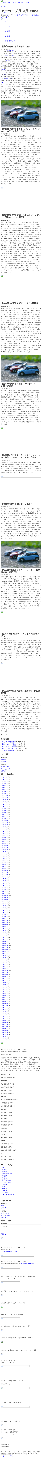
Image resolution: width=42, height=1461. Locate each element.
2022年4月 (5, 862)
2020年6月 (5, 908)
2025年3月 (5, 789)
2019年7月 (5, 931)
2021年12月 (5, 870)
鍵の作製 (4, 1172)
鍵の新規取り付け (7, 1174)
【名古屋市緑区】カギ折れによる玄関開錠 (19, 303)
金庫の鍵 (3, 771)
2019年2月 (5, 941)
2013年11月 (5, 1024)
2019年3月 (5, 939)
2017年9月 (5, 976)
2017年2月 (5, 987)
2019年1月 (5, 943)
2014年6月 (5, 1012)
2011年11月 (5, 1032)
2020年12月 (5, 895)
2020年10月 (5, 899)
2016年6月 (5, 993)
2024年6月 (5, 808)
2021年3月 (5, 889)
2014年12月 (5, 1003)
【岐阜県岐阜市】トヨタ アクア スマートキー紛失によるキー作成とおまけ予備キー (20, 456)
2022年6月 (5, 858)
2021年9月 (5, 877)
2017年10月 (5, 974)
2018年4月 (5, 962)
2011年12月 (5, 1030)
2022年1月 (5, 868)
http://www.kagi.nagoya (27, 1263)
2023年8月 (5, 829)
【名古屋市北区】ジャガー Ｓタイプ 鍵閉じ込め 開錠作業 (20, 570)
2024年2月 (5, 816)
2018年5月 (5, 960)
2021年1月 (5, 893)
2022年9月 (5, 852)
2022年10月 (5, 850)
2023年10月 (5, 825)
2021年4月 (5, 887)
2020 (6, 17)
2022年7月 (5, 856)
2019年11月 (5, 922)
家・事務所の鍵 (6, 1180)
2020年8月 (5, 904)
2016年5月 (5, 995)
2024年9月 (5, 802)
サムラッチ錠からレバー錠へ (10, 748)
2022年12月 (5, 845)
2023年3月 (5, 839)
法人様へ (4, 1188)
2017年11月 (5, 972)
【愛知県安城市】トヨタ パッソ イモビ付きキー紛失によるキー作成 (20, 129)
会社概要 (4, 1190)
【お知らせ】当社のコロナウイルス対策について (20, 634)
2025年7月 (5, 781)
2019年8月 (5, 929)
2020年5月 (5, 910)
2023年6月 (5, 833)
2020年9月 (5, 902)
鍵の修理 (4, 1178)
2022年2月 (5, 866)
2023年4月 (5, 837)
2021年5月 (5, 885)
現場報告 (3, 761)
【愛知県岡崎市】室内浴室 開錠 (16, 46)
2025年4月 (5, 787)
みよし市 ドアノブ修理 (9, 746)
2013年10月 (5, 1026)
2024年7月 (5, 806)
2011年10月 (5, 1035)
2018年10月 (5, 949)
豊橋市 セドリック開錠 (9, 744)
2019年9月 (5, 926)
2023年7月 (5, 831)
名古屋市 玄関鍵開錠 (8, 750)
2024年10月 (5, 800)
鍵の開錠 (4, 1170)
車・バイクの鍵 (5, 769)
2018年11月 (5, 947)
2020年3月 (5, 914)
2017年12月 (5, 970)
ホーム (9, 15)
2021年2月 (5, 891)
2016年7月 (5, 991)
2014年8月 (5, 1008)
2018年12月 (5, 945)
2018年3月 (5, 964)
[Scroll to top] (0, 1460)
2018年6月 (5, 958)
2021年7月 (5, 881)
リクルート (5, 1192)
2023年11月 (5, 823)
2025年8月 (5, 779)
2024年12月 (5, 796)
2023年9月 (5, 827)
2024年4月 (5, 812)
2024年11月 (5, 798)
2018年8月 (5, 954)
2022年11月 (5, 848)
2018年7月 (5, 956)
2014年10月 (5, 1006)
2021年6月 (5, 883)
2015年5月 (5, 997)
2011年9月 (5, 1037)
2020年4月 (5, 912)
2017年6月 (5, 983)
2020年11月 (5, 897)
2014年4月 (5, 1016)
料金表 (4, 1186)
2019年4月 (5, 937)
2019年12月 (5, 920)
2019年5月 (5, 935)
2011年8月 (5, 1039)
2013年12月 (5, 1022)
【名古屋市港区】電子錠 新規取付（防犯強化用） (20, 691)
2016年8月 (5, 989)
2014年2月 (5, 1018)
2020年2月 (5, 916)
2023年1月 (5, 843)
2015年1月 (5, 1001)
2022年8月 (5, 854)
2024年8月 (5, 804)
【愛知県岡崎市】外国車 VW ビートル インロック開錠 (20, 384)
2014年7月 (5, 1010)
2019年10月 (5, 924)
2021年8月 (5, 879)
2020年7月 (5, 906)
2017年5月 (5, 985)
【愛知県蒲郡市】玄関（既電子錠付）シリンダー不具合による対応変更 (20, 216)
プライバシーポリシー (8, 1194)
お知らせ (3, 759)
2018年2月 (5, 966)
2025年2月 (5, 791)
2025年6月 (5, 783)
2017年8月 (5, 979)
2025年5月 (5, 785)
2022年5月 (5, 860)
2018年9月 (5, 951)
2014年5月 (5, 1014)
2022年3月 (5, 864)
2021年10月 (5, 875)
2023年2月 (5, 841)
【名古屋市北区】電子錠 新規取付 (16, 503)
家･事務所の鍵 (5, 767)
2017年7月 (5, 981)
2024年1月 (5, 818)
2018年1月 (5, 968)
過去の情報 (4, 1223)
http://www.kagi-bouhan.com (9, 1251)
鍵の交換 (4, 1176)
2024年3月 (5, 814)
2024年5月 (5, 810)
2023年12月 (5, 820)
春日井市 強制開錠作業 (9, 742)
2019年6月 (5, 933)
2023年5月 (5, 835)
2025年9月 (5, 777)
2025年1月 (5, 793)
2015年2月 (5, 999)
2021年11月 (5, 873)
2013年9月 (5, 1028)
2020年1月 (5, 918)
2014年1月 (5, 1020)
